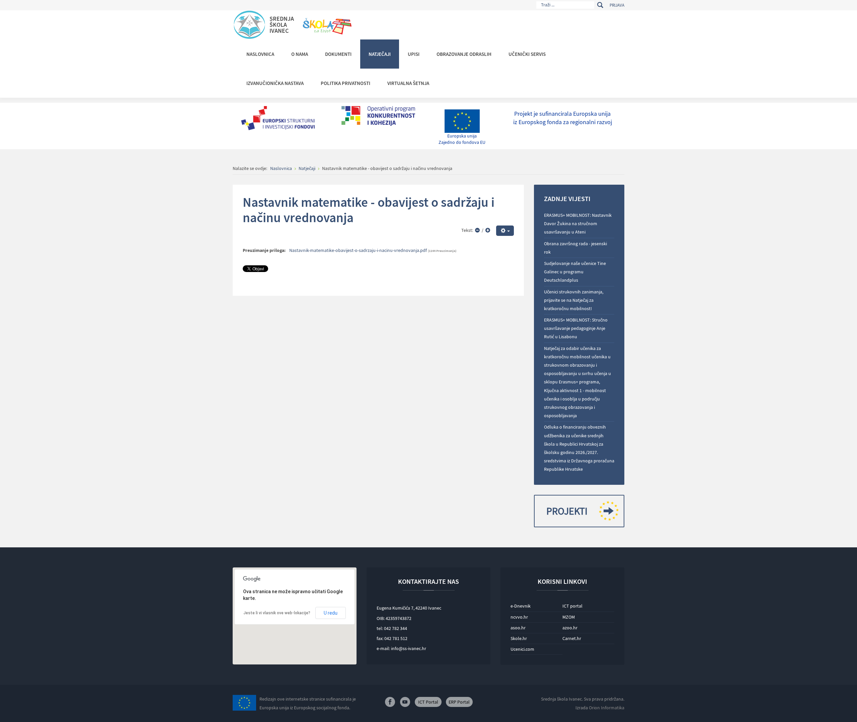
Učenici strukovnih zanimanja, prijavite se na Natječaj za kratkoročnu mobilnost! (573, 300)
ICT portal (572, 606)
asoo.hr (518, 628)
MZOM (568, 617)
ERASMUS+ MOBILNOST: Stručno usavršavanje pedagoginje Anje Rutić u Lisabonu (576, 328)
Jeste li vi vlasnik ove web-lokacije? (276, 613)
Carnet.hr (571, 638)
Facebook (390, 702)
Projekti (567, 511)
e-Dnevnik (521, 606)
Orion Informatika (606, 708)
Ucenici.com (522, 649)
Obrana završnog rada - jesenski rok (575, 248)
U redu (330, 613)
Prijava (617, 5)
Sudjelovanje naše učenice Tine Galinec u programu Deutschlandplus (575, 271)
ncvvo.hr (519, 617)
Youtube (405, 702)
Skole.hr (519, 638)
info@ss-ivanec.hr (408, 648)
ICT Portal (428, 702)
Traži (600, 5)
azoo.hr (569, 628)
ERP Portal (459, 702)
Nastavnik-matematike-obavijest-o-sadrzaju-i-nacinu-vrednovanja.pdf (358, 250)
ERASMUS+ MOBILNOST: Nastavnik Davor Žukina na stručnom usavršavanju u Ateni (578, 223)
